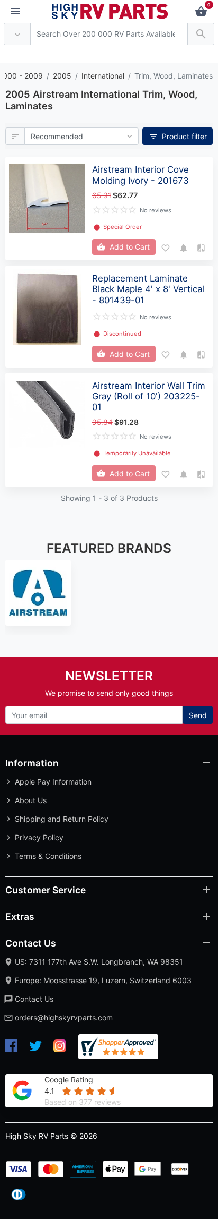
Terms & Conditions (48, 855)
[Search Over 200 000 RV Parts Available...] (200, 34)
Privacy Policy (39, 837)
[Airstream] (38, 593)
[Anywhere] (17, 34)
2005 (62, 75)
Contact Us (34, 998)
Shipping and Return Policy (61, 818)
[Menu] (15, 12)
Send (198, 715)
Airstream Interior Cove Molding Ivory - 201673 (140, 174)
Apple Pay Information (53, 781)
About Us (31, 800)
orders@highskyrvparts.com (64, 1017)
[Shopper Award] (118, 1046)
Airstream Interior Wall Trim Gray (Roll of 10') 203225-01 (148, 396)
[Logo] (110, 10)
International (102, 75)
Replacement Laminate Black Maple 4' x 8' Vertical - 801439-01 (148, 289)
